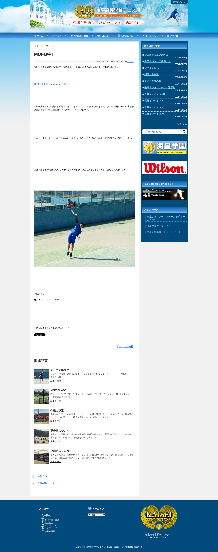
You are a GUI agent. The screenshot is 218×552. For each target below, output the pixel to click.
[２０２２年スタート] (41, 378)
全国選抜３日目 (59, 450)
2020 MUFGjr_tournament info (50, 84)
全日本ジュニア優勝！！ (157, 61)
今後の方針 (43, 476)
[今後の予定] (41, 418)
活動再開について (46, 483)
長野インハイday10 (155, 94)
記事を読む (55, 381)
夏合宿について (59, 430)
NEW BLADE (58, 390)
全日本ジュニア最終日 (156, 55)
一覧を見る (181, 124)
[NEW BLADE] (41, 398)
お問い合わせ (179, 2)
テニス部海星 (126, 346)
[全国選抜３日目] (41, 459)
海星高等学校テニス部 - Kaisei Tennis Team (105, 547)
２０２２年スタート (62, 370)
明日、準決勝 (151, 74)
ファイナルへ (151, 68)
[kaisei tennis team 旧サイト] (164, 194)
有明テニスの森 (152, 81)
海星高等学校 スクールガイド (163, 232)
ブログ (130, 61)
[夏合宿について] (41, 438)
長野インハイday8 (154, 107)
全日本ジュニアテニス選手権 (159, 87)
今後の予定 (57, 410)
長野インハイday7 (154, 113)
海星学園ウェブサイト (159, 226)
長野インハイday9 (154, 100)
